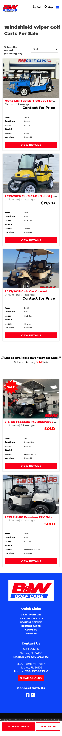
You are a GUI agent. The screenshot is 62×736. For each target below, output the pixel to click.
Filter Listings (20, 726)
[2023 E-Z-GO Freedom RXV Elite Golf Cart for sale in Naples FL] (31, 494)
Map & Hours (32, 678)
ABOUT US (31, 629)
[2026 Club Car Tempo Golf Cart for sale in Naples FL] (31, 173)
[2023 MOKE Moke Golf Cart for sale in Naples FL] (31, 78)
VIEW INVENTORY (31, 614)
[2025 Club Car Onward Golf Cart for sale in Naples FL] (31, 268)
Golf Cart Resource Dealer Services (35, 719)
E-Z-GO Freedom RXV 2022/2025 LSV (32, 422)
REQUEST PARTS (31, 626)
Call (38, 7)
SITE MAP (31, 633)
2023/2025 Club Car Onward (26, 291)
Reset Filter (48, 726)
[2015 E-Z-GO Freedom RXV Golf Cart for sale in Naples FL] (31, 398)
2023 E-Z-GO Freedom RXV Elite (29, 517)
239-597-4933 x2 (37, 657)
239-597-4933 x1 (36, 671)
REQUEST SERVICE (31, 622)
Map (50, 7)
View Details (31, 144)
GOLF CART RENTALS (31, 618)
